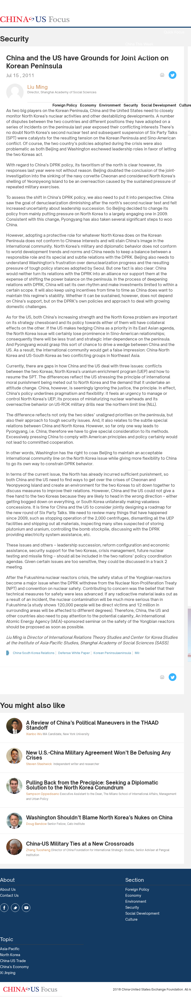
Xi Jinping (7, 973)
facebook (4, 907)
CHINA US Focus (35, 19)
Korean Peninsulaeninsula (112, 653)
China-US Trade (13, 961)
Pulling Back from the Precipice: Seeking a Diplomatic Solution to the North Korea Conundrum (92, 785)
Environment (110, 105)
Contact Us (9, 895)
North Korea (10, 955)
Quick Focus (174, 32)
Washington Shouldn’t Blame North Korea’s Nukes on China (99, 817)
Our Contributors (139, 92)
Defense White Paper (74, 653)
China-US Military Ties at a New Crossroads (80, 844)
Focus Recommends (139, 68)
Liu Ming (37, 87)
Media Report (139, 56)
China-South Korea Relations (33, 653)
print (162, 75)
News (174, 20)
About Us (8, 889)
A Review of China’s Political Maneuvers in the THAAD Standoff (92, 725)
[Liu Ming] (15, 92)
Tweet (173, 75)
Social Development (158, 105)
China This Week (139, 44)
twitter (15, 907)
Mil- (137, 653)
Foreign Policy (64, 105)
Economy (88, 105)
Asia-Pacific (9, 949)
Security (131, 105)
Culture (131, 919)
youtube (26, 907)
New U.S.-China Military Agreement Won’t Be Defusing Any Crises (98, 755)
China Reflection (139, 80)
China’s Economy (14, 967)
